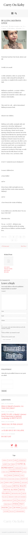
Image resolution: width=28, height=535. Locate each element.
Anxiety (5, 464)
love (4, 486)
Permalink (19, 28)
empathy (10, 475)
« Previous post (5, 246)
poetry (5, 507)
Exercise (16, 475)
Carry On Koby (14, 5)
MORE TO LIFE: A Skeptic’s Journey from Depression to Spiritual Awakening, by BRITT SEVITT (13, 416)
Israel (2, 482)
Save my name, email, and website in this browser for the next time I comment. (13, 327)
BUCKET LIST (6, 436)
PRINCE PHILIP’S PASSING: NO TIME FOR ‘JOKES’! (12, 407)
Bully (9, 28)
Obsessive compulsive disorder (17, 497)
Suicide (6, 511)
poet (22, 504)
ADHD (15, 460)
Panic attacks (21, 500)
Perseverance (8, 504)
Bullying (13, 28)
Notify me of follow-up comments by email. (10, 332)
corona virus (5, 471)
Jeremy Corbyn (9, 482)
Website (3, 320)
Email (2, 315)
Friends (17, 479)
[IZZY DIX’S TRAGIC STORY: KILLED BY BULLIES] (8, 261)
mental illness (11, 490)
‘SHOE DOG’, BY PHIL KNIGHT (12, 424)
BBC (9, 464)
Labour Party (24, 482)
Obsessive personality (7, 500)
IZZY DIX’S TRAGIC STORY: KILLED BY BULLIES (8, 269)
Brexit (13, 464)
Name (2, 311)
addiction (10, 460)
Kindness (17, 482)
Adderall (5, 460)
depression (16, 471)
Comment (3, 291)
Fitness (22, 475)
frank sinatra (12, 479)
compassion (18, 468)
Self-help (24, 507)
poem (15, 504)
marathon (9, 486)
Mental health (19, 486)
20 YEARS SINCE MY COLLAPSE (12, 430)
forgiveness (4, 479)
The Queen (12, 511)
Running (17, 508)
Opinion (4, 28)
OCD (15, 500)
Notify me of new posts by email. (8, 336)
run (11, 508)
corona (24, 468)
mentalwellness (16, 493)
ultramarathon (20, 511)
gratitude (24, 479)
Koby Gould (5, 26)
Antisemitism (21, 460)
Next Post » (24, 246)
